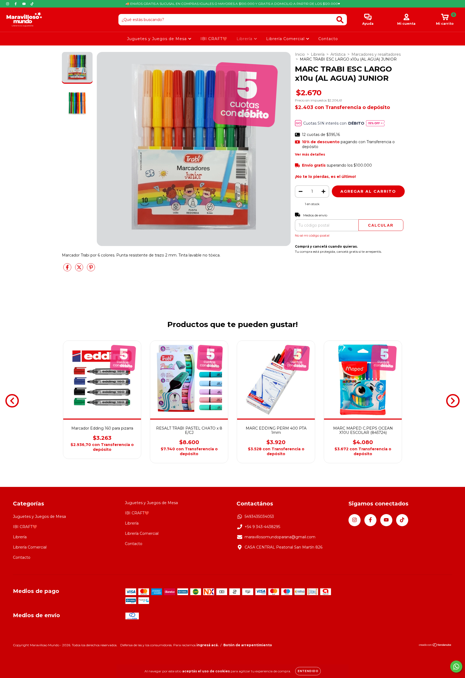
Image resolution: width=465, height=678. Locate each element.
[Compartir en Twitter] (79, 269)
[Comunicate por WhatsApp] (456, 667)
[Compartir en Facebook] (67, 269)
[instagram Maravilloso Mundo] (8, 3)
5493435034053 (259, 516)
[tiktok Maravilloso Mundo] (32, 3)
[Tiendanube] (435, 645)
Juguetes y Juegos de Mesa (157, 38)
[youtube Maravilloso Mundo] (24, 3)
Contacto (328, 38)
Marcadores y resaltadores (376, 54)
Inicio (300, 54)
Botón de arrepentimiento (247, 645)
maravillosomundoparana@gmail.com (280, 537)
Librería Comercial (286, 38)
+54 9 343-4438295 (262, 526)
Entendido (308, 671)
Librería (245, 38)
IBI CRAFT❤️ (213, 38)
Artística (338, 54)
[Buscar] (340, 19)
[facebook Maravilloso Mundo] (16, 3)
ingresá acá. (207, 645)
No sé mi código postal (312, 235)
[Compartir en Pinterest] (91, 269)
